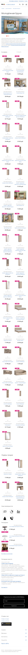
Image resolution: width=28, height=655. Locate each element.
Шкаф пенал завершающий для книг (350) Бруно (20, 115)
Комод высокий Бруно (20, 424)
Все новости (4, 587)
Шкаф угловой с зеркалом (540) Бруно (7, 138)
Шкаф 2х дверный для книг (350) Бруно (7, 273)
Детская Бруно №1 (20, 205)
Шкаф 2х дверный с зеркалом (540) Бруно (20, 273)
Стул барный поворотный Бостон (16, 545)
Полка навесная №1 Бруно (7, 361)
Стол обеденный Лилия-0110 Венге (16, 526)
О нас (26, 1)
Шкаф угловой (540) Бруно (20, 137)
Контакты (21, 1)
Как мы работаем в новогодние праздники (11, 581)
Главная (2, 8)
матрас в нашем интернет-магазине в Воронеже (16, 43)
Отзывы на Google (5, 618)
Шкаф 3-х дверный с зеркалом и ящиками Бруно (20, 183)
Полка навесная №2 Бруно (7, 382)
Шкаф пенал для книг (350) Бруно (20, 160)
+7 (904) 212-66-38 (10, 4)
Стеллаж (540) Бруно (8, 403)
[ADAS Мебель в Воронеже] (3, 5)
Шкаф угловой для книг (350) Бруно (8, 160)
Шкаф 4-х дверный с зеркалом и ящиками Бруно (7, 205)
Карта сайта (5, 643)
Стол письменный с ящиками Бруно (20, 70)
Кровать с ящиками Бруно (20, 382)
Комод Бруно (8, 424)
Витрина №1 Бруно (8, 340)
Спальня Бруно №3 (20, 92)
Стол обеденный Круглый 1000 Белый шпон (17, 536)
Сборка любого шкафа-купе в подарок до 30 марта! (13, 575)
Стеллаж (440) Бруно (20, 361)
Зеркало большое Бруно (8, 445)
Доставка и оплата (13, 1)
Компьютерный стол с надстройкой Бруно (7, 93)
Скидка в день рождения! (7, 563)
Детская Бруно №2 (8, 227)
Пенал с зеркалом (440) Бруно (7, 318)
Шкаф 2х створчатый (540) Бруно (20, 295)
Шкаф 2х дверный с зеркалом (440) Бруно (7, 295)
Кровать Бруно (20, 340)
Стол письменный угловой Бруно (7, 70)
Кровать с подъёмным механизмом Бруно (20, 318)
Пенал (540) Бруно (20, 403)
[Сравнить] (7, 65)
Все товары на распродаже (6, 553)
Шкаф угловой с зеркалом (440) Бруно (7, 115)
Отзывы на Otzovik (5, 621)
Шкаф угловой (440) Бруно (7, 182)
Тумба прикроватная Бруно (20, 227)
